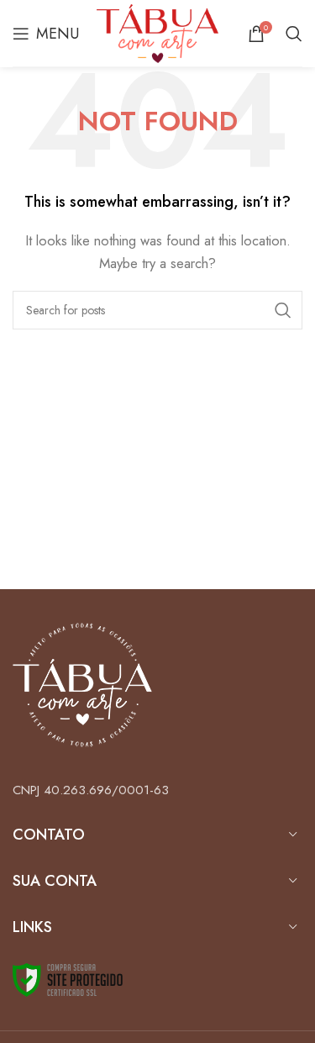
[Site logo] (158, 32)
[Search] (294, 33)
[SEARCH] (283, 310)
